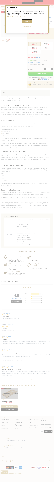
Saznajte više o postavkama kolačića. (16, 16)
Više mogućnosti (27, 26)
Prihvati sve (27, 21)
